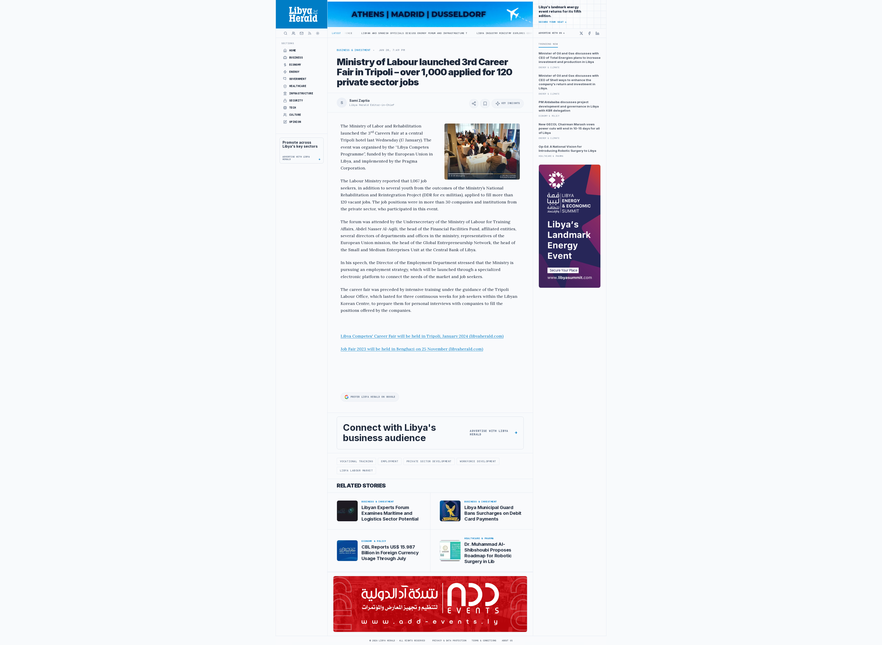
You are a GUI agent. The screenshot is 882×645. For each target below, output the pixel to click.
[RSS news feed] (309, 33)
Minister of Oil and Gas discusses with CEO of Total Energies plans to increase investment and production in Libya (570, 57)
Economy (295, 64)
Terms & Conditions (484, 640)
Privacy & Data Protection (449, 640)
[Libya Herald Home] (301, 14)
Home (292, 50)
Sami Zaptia (359, 101)
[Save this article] (485, 103)
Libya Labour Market (356, 470)
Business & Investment (353, 50)
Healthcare (297, 86)
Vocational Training (356, 461)
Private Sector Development (429, 461)
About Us (507, 640)
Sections (287, 43)
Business (296, 57)
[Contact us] (301, 33)
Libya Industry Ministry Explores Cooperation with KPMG (465, 33)
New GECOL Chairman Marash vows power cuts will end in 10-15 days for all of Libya (569, 128)
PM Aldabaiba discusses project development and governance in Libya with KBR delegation (569, 106)
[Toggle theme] (317, 33)
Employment (389, 461)
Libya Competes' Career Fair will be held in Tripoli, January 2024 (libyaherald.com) (422, 336)
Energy (294, 71)
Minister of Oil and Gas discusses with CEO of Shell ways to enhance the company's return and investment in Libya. (569, 82)
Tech (292, 107)
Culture (295, 114)
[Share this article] (473, 103)
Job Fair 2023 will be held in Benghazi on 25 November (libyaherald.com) (412, 349)
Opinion (295, 122)
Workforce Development (478, 461)
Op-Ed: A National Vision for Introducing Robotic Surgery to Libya (567, 148)
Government (297, 79)
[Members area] (293, 33)
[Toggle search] (285, 33)
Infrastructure (301, 93)
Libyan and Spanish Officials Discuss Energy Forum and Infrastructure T (362, 33)
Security (296, 100)
